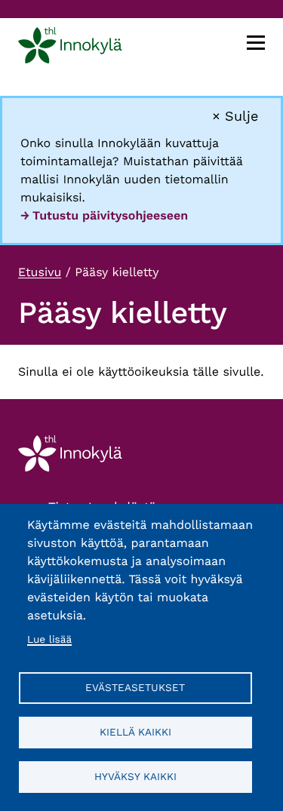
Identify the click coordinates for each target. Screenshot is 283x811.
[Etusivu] (70, 48)
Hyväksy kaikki (135, 776)
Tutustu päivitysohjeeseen (110, 215)
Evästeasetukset (135, 687)
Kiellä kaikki (135, 732)
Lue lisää (49, 640)
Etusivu (39, 272)
